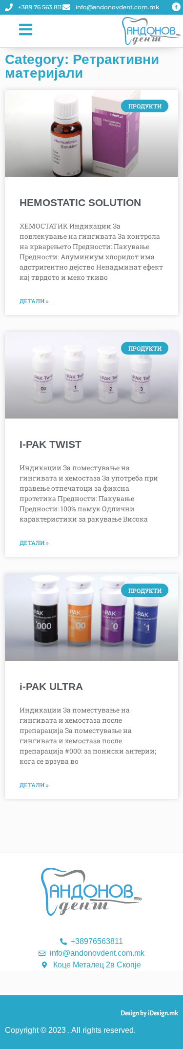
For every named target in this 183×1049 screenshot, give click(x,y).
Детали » (34, 301)
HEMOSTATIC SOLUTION (80, 202)
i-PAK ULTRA (51, 686)
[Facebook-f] (176, 6)
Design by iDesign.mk (149, 1013)
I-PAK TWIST (50, 444)
